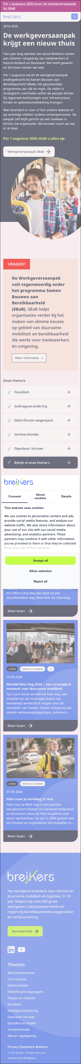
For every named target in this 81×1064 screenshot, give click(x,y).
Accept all (40, 560)
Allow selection (40, 571)
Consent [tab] (14, 496)
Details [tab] (66, 496)
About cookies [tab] (40, 496)
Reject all (40, 581)
